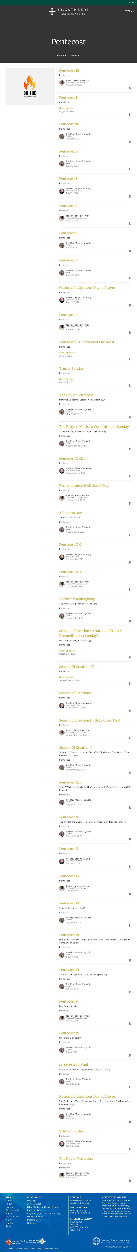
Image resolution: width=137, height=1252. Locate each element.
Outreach (32, 1223)
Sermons (61, 55)
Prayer (9, 1226)
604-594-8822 (77, 1200)
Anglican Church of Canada (16, 1241)
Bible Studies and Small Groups (43, 1207)
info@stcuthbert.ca (80, 1203)
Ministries (34, 1197)
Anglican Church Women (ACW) (43, 1213)
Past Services (12, 1216)
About (9, 1204)
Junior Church (34, 1204)
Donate (10, 1223)
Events (9, 1207)
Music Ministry (34, 1210)
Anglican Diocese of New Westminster (112, 1240)
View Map (75, 1230)
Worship (31, 1200)
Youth (9, 1213)
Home (9, 1200)
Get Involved (12, 1210)
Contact (131, 2)
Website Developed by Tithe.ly (118, 1247)
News (9, 1220)
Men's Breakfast (35, 1216)
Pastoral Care (34, 1220)
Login (56, 1248)
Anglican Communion (36, 1241)
